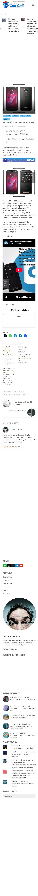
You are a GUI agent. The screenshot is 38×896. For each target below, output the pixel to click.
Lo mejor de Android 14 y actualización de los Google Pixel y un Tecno (22, 736)
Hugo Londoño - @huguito (11, 637)
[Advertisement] (19, 62)
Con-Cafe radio (25, 116)
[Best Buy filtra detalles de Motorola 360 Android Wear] (10, 356)
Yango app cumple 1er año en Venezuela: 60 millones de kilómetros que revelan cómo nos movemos (31, 26)
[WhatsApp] (5, 566)
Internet (6, 587)
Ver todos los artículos (13, 447)
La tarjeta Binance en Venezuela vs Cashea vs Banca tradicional (23, 747)
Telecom (6, 581)
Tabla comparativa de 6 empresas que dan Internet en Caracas (23, 784)
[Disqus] (19, 479)
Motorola (7, 116)
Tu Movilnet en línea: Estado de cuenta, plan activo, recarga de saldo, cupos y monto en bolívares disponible (23, 774)
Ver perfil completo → (11, 649)
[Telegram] (17, 566)
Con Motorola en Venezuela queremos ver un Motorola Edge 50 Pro (23, 709)
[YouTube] (21, 566)
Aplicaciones (7, 584)
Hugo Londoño (21, 127)
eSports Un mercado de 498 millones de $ (22, 403)
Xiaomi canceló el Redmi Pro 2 (17, 412)
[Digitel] (19, 160)
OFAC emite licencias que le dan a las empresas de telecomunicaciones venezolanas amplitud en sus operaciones (24, 764)
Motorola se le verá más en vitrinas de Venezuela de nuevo (23, 717)
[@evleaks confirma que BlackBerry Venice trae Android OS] (25, 350)
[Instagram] (9, 566)
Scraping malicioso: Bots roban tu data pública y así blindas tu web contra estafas (11, 25)
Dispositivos (7, 577)
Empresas (6, 594)
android (15, 116)
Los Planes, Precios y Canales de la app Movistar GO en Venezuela (23, 754)
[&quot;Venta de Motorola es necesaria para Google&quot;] (10, 377)
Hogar (5, 591)
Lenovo (6, 120)
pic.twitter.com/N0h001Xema (17, 134)
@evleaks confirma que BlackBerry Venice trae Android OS (24, 358)
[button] (5, 14)
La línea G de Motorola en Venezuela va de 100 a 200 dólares (22, 699)
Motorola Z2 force (21, 395)
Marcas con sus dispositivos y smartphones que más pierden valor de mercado (21, 727)
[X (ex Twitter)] (13, 566)
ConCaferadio (20, 392)
